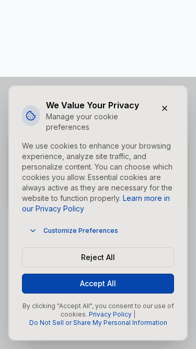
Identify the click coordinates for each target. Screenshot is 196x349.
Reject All (98, 257)
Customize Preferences (80, 230)
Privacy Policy (110, 314)
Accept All (98, 283)
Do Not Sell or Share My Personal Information (98, 323)
